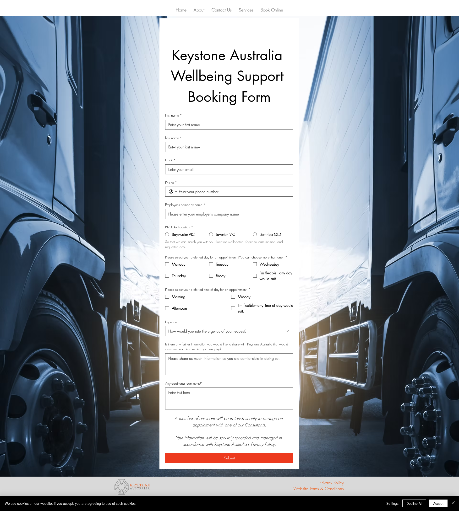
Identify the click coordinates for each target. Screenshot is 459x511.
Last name (173, 137)
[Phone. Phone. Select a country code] (173, 191)
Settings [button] (392, 503)
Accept (438, 503)
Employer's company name (185, 204)
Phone (171, 182)
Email (170, 160)
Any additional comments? (183, 383)
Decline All (414, 503)
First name (173, 115)
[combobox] (229, 331)
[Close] (453, 503)
